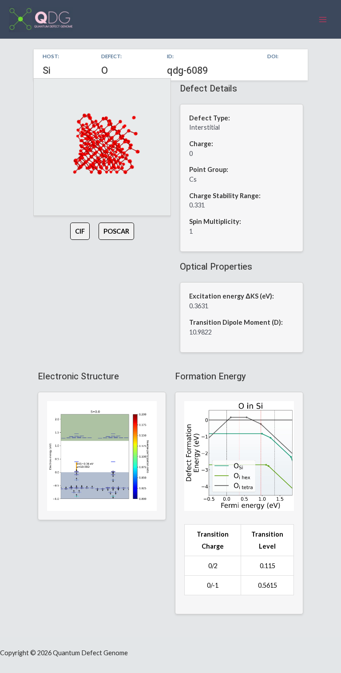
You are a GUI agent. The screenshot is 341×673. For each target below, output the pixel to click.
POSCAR (116, 231)
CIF (80, 231)
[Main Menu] (322, 19)
